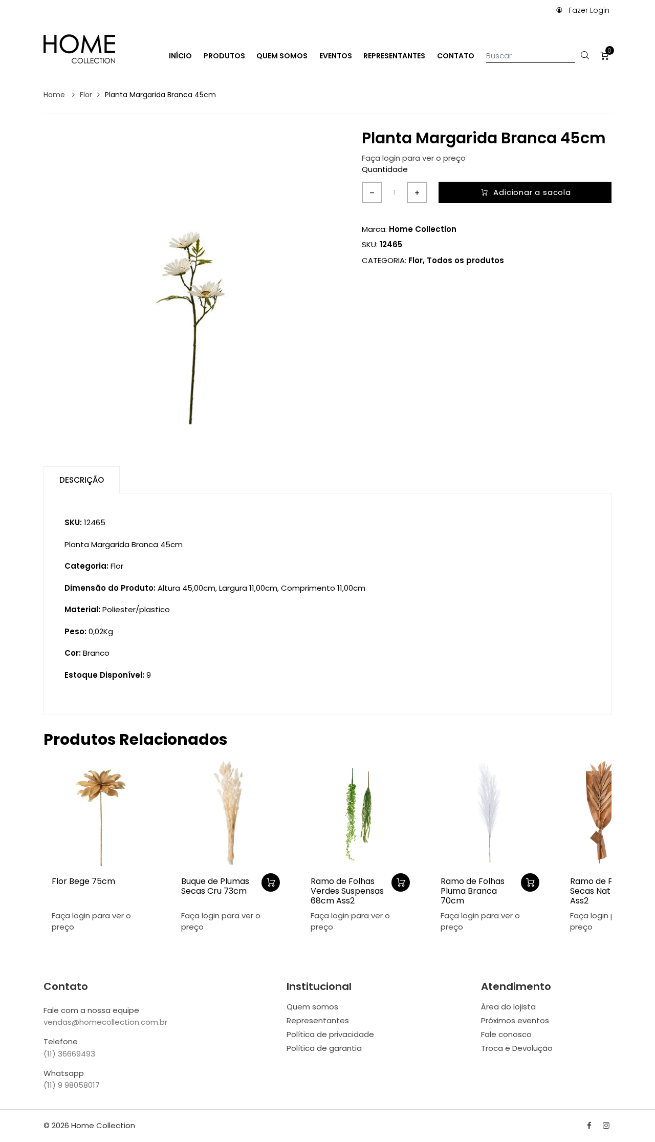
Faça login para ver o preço (414, 158)
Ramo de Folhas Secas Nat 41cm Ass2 (602, 891)
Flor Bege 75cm (83, 881)
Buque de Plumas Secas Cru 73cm (215, 886)
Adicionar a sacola (532, 192)
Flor (86, 95)
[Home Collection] (79, 47)
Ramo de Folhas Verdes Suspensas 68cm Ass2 (347, 891)
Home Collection (422, 229)
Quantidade (385, 169)
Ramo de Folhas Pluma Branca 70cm (473, 891)
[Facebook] (589, 1125)
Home (55, 95)
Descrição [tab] (81, 480)
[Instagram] (606, 1125)
